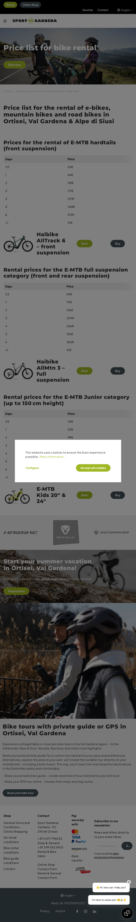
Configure (32, 467)
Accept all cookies (93, 468)
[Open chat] (127, 913)
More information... (53, 457)
